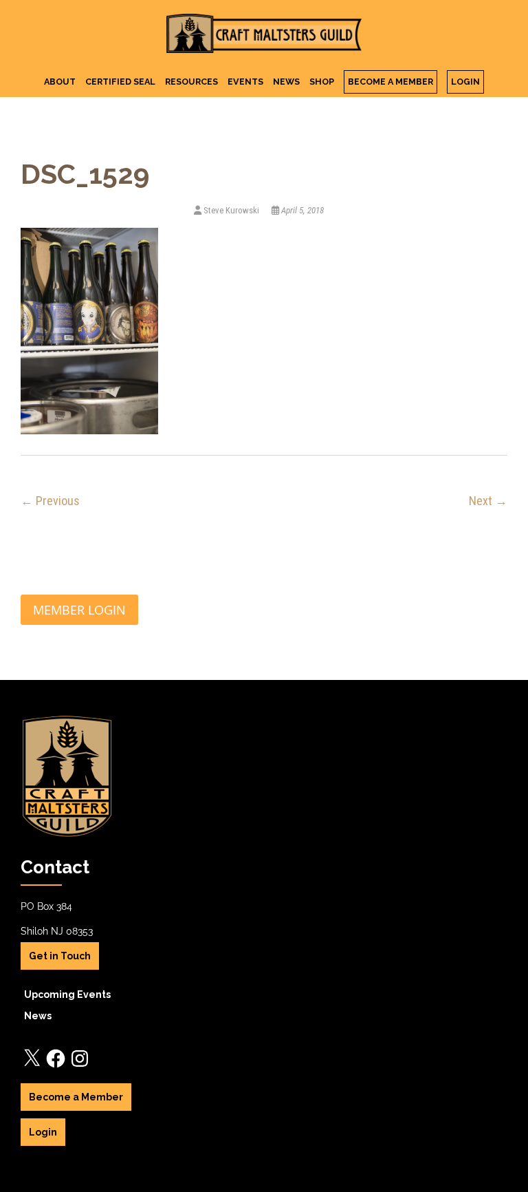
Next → (488, 500)
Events (245, 81)
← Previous (50, 500)
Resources (191, 81)
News (286, 81)
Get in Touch (60, 955)
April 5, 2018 (301, 210)
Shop (321, 81)
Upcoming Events (67, 994)
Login (465, 81)
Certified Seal (120, 81)
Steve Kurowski (231, 210)
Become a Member (390, 81)
